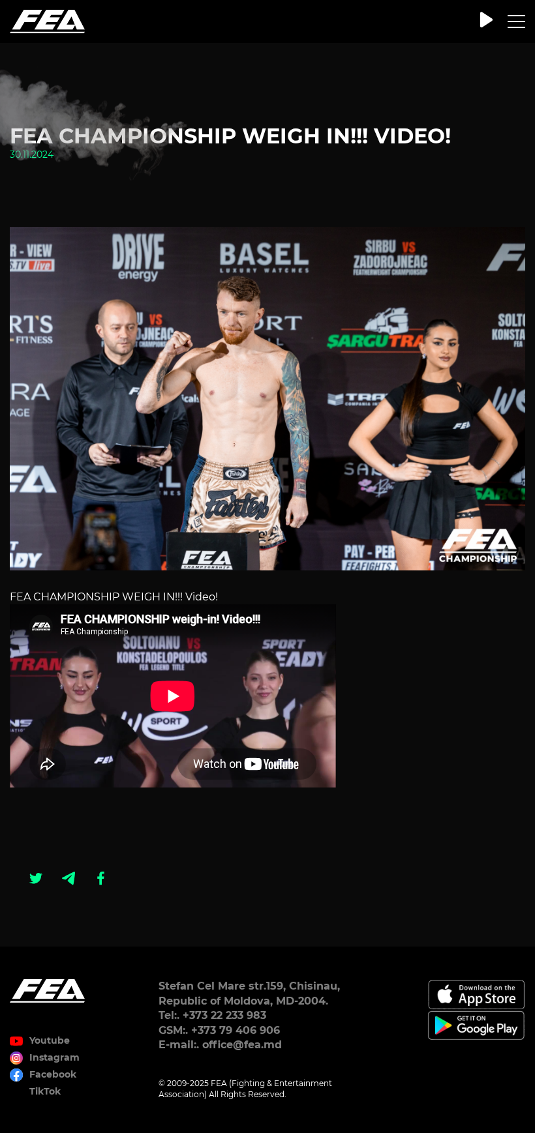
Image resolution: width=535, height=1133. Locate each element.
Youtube (49, 1040)
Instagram (54, 1057)
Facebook (52, 1074)
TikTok (45, 1091)
